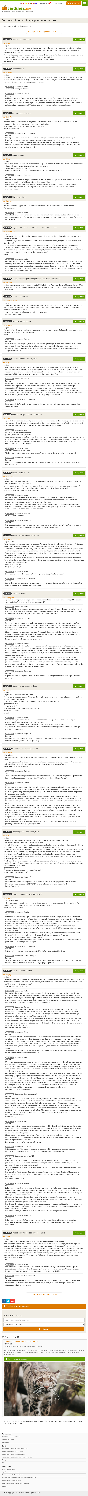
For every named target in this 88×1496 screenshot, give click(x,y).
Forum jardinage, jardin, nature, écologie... (13, 1451)
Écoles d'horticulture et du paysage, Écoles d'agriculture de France (19, 1477)
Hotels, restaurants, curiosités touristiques (13, 1454)
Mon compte (5, 1442)
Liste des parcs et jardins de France (11, 1480)
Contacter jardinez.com (8, 1439)
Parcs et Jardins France (8, 1469)
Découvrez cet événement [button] (17, 1359)
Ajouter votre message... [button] (17, 1306)
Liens (3, 1462)
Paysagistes (5, 1460)
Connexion (59, 3)
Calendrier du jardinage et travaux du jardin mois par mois (17, 1457)
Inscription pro (75, 3)
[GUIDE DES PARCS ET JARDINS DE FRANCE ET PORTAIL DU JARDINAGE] (17, 7)
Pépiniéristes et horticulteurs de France (12, 1474)
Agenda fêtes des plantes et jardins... (12, 1472)
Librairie (4, 1486)
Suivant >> (56, 32)
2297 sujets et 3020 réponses (39, 32)
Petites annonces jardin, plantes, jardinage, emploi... (15, 1448)
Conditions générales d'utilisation (11, 1436)
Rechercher (44, 1329)
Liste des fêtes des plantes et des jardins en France (15, 1483)
